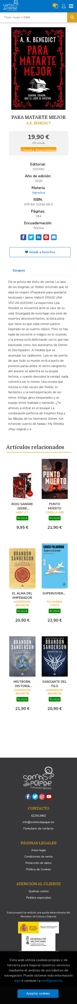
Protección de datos (38, 863)
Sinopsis (19, 270)
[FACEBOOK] (28, 797)
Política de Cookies (38, 869)
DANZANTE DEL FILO (55, 684)
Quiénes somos (39, 891)
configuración (51, 980)
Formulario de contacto (38, 828)
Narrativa (38, 193)
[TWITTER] (35, 797)
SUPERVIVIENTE (55, 593)
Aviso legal (38, 850)
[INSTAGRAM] (42, 797)
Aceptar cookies (38, 993)
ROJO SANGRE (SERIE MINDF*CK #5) (22, 506)
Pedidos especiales (38, 898)
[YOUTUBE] (49, 797)
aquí (17, 980)
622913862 (38, 816)
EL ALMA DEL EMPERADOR (22, 595)
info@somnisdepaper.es (38, 822)
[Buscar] (72, 17)
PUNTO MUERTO (54, 506)
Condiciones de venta (38, 857)
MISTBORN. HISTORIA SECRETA (22, 684)
